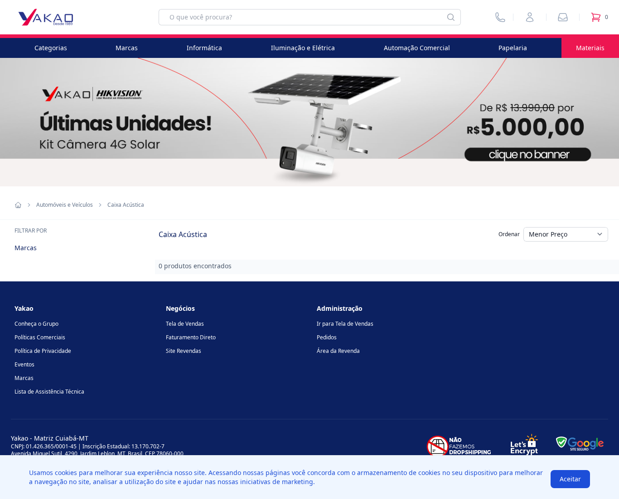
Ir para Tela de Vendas (345, 324)
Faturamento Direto (191, 337)
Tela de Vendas (185, 324)
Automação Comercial (417, 47)
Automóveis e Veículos (64, 205)
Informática (204, 47)
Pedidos (327, 337)
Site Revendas (183, 351)
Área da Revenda (338, 351)
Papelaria (512, 47)
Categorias (50, 47)
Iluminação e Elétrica (303, 47)
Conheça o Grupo (36, 324)
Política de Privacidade (43, 351)
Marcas (127, 47)
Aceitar (570, 479)
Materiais (590, 47)
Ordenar (509, 234)
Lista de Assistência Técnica (49, 391)
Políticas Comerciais (40, 337)
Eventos (24, 364)
